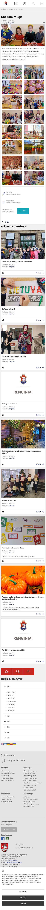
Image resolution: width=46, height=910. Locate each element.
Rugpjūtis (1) (11, 692)
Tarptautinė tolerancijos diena (13, 548)
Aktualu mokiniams (30, 801)
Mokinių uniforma (29, 806)
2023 (8, 727)
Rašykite (5, 829)
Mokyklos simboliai (7, 778)
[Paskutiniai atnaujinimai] (24, 3)
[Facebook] (2, 838)
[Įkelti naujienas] (16, 3)
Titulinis (3, 9)
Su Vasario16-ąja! (8, 309)
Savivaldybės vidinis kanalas (15, 761)
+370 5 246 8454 (12, 860)
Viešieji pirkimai (6, 799)
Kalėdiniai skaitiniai (9, 500)
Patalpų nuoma (28, 787)
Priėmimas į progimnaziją (31, 804)
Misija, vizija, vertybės (8, 773)
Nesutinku (23, 898)
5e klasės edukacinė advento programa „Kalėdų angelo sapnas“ (21, 452)
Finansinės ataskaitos (8, 797)
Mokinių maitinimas (30, 785)
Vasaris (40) (11, 707)
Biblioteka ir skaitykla (30, 790)
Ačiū (22, 211)
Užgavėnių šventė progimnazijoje (14, 356)
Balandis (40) (11, 701)
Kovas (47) (10, 704)
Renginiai (21, 9)
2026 (8, 686)
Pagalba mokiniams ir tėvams (33, 783)
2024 (8, 722)
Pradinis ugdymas (29, 773)
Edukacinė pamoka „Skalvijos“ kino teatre (17, 262)
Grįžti (7, 222)
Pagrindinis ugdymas (30, 771)
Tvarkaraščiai (10, 755)
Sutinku (23, 903)
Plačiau (38, 273)
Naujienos (12, 9)
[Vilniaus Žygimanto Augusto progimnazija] (5, 3)
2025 (8, 716)
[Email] (7, 838)
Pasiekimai (5, 776)
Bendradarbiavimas (8, 780)
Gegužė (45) (11, 698)
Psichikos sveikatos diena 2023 (13, 650)
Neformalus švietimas (30, 778)
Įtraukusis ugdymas (30, 776)
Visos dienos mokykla (30, 780)
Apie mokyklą (6, 771)
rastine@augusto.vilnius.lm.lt (13, 862)
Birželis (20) (11, 695)
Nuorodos (27, 797)
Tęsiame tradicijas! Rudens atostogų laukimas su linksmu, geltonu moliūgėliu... (23, 598)
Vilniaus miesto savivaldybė (24, 847)
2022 (8, 732)
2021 (8, 738)
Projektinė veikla (7, 801)
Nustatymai (23, 892)
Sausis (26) (10, 710)
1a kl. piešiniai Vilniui (9, 404)
